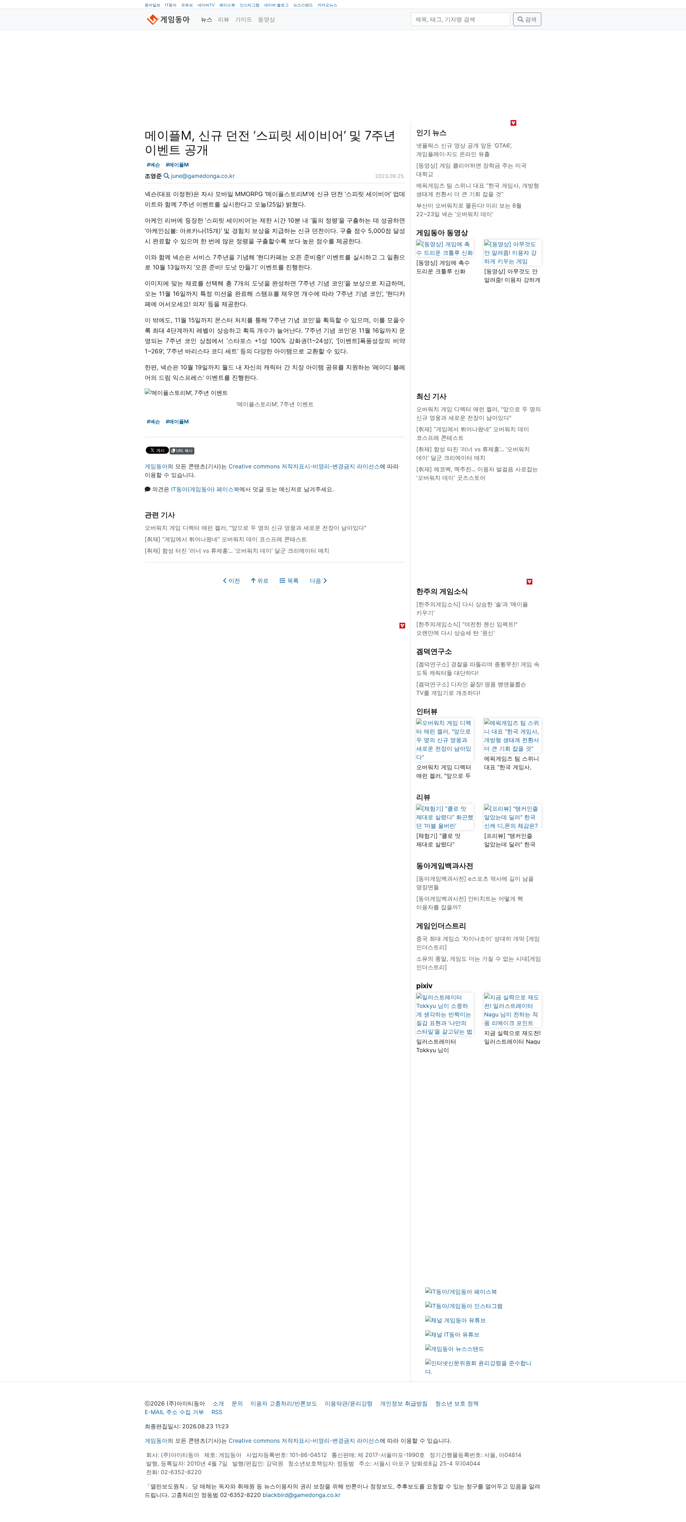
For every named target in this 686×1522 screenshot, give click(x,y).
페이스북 (227, 5)
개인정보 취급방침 (404, 1403)
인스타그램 (249, 5)
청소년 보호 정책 (457, 1403)
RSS (217, 1412)
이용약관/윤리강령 (349, 1403)
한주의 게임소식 (442, 591)
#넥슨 (153, 164)
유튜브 (187, 5)
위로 (262, 580)
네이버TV (206, 5)
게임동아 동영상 (442, 232)
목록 (292, 580)
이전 (233, 580)
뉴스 (206, 19)
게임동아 (156, 466)
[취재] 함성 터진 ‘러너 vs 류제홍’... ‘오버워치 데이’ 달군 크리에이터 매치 (237, 550)
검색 (530, 19)
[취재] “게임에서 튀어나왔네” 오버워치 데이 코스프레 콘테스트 (226, 539)
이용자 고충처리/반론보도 (283, 1403)
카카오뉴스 (327, 5)
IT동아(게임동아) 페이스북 (205, 489)
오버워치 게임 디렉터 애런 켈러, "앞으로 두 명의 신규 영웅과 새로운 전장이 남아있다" (255, 527)
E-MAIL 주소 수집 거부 (174, 1412)
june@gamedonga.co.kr (203, 175)
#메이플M (177, 164)
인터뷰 (427, 711)
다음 (316, 580)
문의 (237, 1403)
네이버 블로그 (276, 5)
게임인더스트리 (441, 925)
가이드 (243, 19)
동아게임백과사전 (444, 865)
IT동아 (171, 5)
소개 (218, 1403)
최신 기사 (431, 396)
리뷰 (223, 19)
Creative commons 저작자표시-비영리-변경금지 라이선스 (304, 466)
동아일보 (152, 5)
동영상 (266, 19)
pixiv (424, 985)
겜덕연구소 (434, 651)
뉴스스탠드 (303, 5)
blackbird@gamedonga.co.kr (301, 1494)
